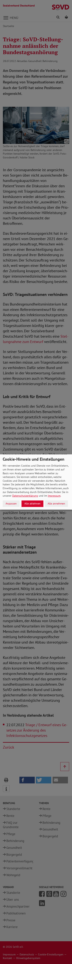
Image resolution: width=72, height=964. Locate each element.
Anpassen (11, 503)
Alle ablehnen (32, 503)
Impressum (54, 495)
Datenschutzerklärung (25, 495)
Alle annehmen (56, 503)
